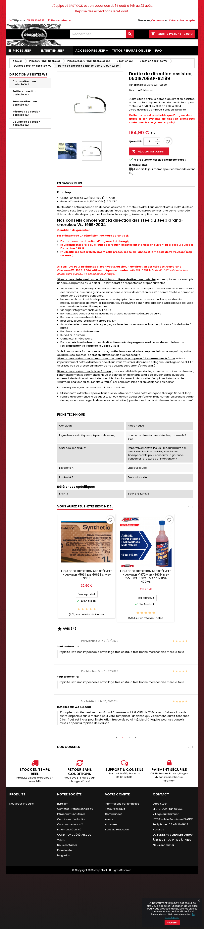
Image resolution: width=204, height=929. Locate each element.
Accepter (172, 922)
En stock (155, 160)
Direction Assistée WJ (28, 74)
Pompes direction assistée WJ (25, 103)
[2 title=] (82, 609)
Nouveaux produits (21, 804)
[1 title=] (78, 609)
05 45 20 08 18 (35, 20)
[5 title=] (94, 609)
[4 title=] (90, 609)
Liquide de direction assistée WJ (26, 123)
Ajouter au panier (148, 151)
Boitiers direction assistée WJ (24, 92)
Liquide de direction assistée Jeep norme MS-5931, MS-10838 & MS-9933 (86, 574)
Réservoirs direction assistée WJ (26, 113)
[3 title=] (86, 609)
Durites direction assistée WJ (24, 82)
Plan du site (64, 850)
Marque (134, 90)
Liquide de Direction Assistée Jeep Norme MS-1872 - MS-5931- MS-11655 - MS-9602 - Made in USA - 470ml (145, 576)
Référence (136, 85)
